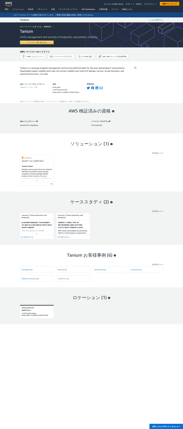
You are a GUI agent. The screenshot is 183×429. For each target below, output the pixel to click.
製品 (6, 9)
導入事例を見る (26, 237)
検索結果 (47, 27)
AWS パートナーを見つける (30, 27)
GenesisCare (99, 269)
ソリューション (18, 9)
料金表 (30, 9)
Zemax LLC (62, 278)
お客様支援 (103, 9)
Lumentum (135, 269)
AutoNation (26, 269)
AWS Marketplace (88, 9)
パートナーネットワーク (68, 9)
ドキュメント (42, 9)
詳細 (53, 9)
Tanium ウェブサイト (27, 87)
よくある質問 (154, 20)
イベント (114, 9)
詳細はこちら (127, 9)
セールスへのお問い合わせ (113, 4)
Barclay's (61, 269)
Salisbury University (29, 278)
